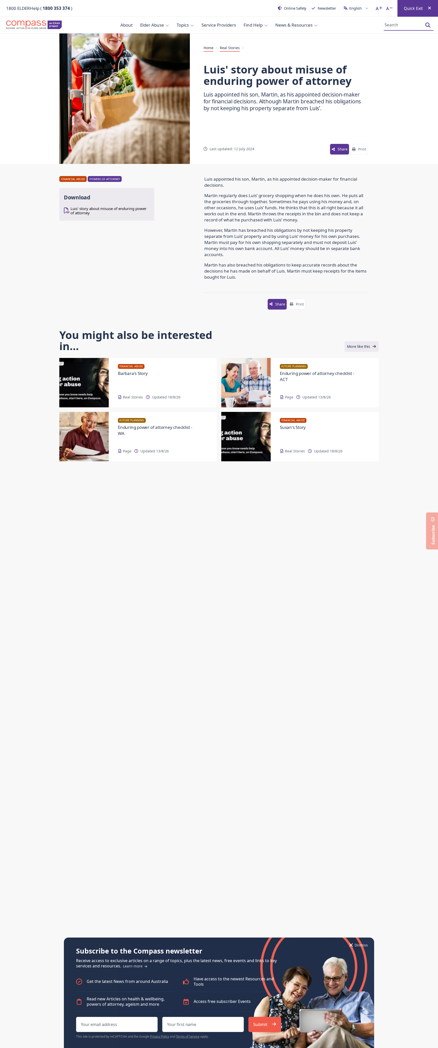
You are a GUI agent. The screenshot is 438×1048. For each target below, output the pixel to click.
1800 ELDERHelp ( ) (39, 8)
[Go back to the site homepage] (35, 25)
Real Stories (230, 48)
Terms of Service (187, 1036)
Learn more (133, 966)
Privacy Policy (159, 1036)
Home (208, 48)
